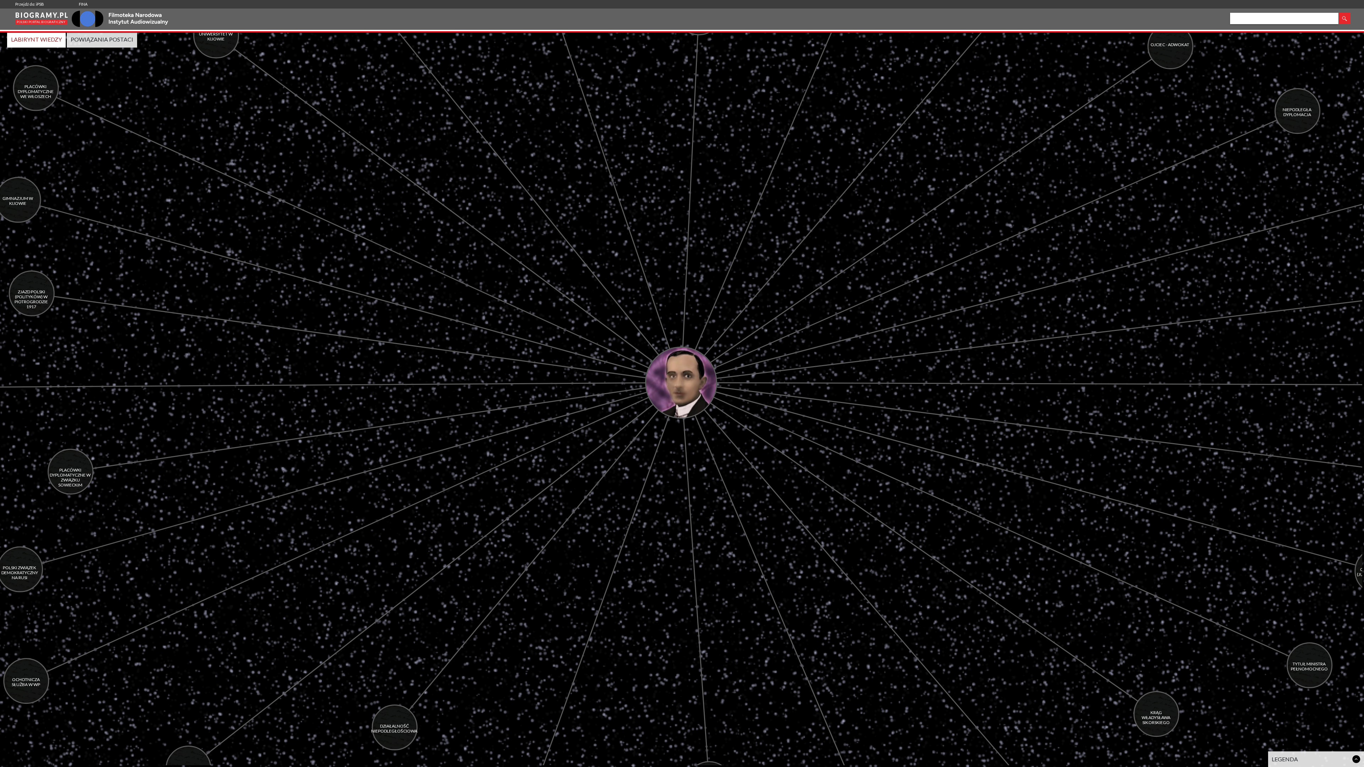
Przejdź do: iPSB (29, 4)
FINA (83, 4)
